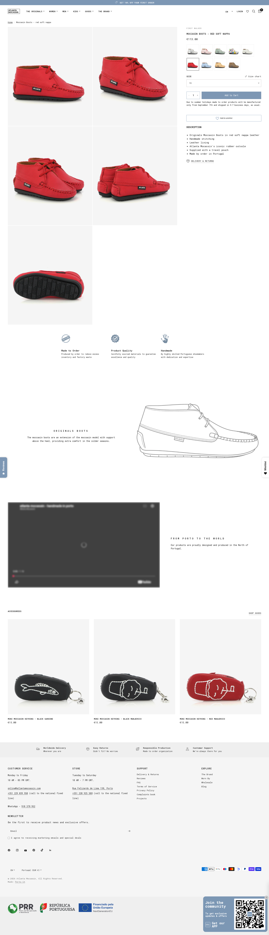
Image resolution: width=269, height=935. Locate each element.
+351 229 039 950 (18, 793)
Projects (141, 798)
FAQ (138, 782)
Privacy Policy (145, 790)
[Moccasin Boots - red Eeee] (207, 50)
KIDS (75, 11)
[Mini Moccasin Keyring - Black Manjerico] (134, 666)
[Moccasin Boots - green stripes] (220, 50)
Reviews (141, 778)
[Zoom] (86, 33)
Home (10, 22)
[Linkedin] (52, 850)
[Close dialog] (265, 886)
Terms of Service (147, 786)
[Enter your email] (129, 831)
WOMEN (52, 11)
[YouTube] (27, 850)
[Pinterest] (36, 850)
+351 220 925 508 (82, 793)
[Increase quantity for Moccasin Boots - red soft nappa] (197, 95)
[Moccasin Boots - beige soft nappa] (220, 64)
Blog (203, 786)
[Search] (254, 11)
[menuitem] (35, 11)
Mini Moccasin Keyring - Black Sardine (30, 718)
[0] (259, 11)
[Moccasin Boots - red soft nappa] (193, 64)
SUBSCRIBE (251, 921)
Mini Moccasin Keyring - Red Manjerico (202, 718)
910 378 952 (28, 806)
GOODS (88, 11)
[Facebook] (11, 850)
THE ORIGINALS (34, 11)
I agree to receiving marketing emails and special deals (46, 837)
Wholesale (206, 782)
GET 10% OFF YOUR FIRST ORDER (137, 2)
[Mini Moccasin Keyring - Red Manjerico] (220, 666)
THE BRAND (104, 11)
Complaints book (146, 794)
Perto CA (20, 881)
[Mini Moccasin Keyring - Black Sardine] (48, 666)
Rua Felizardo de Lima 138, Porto (92, 788)
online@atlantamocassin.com (24, 788)
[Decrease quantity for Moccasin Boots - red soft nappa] (189, 95)
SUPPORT (142, 769)
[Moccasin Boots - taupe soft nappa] (234, 64)
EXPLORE (206, 769)
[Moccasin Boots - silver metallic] (193, 50)
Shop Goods (255, 613)
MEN (64, 11)
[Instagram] (19, 850)
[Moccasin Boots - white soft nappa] (248, 50)
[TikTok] (44, 850)
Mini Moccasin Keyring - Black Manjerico (118, 718)
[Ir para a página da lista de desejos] (247, 11)
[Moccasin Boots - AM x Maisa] (234, 50)
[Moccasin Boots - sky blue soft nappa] (207, 64)
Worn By (205, 778)
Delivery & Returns (148, 774)
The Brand (207, 774)
